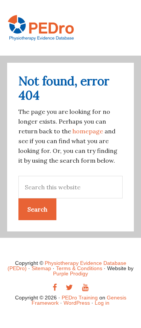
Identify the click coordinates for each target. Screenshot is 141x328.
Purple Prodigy (70, 274)
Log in (102, 303)
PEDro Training (70, 27)
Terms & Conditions (79, 268)
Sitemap (41, 268)
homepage (88, 131)
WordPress (77, 303)
